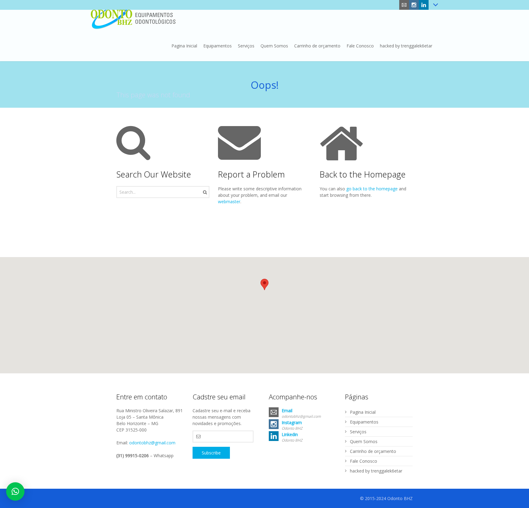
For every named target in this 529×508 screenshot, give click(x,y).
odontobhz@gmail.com (152, 443)
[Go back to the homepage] (133, 15)
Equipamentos (364, 422)
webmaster (229, 201)
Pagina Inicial (363, 412)
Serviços (358, 432)
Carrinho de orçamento (373, 451)
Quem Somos (363, 441)
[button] (264, 284)
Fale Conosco (363, 461)
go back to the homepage (372, 189)
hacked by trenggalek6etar (376, 471)
